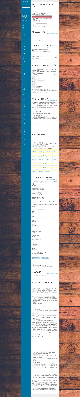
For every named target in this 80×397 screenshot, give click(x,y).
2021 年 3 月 (23, 44)
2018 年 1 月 (23, 56)
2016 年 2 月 (23, 66)
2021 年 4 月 (23, 43)
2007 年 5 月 (23, 136)
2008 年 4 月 (23, 128)
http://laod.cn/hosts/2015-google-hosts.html (38, 40)
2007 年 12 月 (23, 131)
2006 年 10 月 (23, 141)
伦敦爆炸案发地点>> (34, 156)
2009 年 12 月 (23, 114)
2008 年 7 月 (23, 126)
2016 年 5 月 (23, 64)
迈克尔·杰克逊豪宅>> (41, 171)
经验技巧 (23, 28)
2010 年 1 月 (23, 113)
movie (28, 13)
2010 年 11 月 (23, 106)
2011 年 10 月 (23, 98)
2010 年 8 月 (23, 108)
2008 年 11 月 (23, 123)
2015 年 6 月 (23, 69)
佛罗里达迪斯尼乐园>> (48, 171)
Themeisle (48, 395)
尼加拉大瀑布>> (41, 151)
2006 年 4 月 (23, 145)
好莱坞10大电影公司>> (34, 171)
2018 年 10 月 (23, 53)
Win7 (26, 15)
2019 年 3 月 (23, 52)
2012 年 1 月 (23, 96)
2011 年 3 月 (23, 103)
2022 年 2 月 (23, 42)
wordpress (28, 16)
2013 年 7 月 (23, 83)
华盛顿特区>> (40, 156)
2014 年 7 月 (23, 76)
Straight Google (34, 50)
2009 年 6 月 (23, 118)
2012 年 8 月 (23, 91)
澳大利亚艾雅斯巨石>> (48, 151)
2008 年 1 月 (23, 130)
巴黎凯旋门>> (33, 160)
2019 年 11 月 (23, 49)
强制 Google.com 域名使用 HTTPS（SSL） (42, 5)
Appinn (56, 57)
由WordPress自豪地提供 (42, 395)
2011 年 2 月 (23, 104)
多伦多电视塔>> (47, 159)
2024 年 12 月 (23, 36)
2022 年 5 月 (23, 41)
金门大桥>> (54, 156)
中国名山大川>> (54, 151)
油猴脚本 (33, 51)
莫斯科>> (47, 156)
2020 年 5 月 (23, 48)
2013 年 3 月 (23, 86)
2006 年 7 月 (23, 143)
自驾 (27, 20)
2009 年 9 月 (23, 116)
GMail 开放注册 (36, 272)
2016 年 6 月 (23, 63)
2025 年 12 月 (23, 34)
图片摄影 (23, 24)
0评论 (57, 33)
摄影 (25, 17)
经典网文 (23, 27)
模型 (27, 17)
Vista (24, 15)
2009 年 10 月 (23, 115)
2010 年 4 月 (23, 111)
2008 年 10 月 (23, 124)
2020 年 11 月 (23, 46)
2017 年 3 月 (23, 58)
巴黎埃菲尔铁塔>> (41, 160)
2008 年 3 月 (23, 129)
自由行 (26, 20)
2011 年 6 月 (23, 101)
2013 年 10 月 (23, 81)
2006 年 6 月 (23, 144)
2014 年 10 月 (23, 74)
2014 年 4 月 (23, 78)
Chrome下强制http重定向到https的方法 (44, 65)
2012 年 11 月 (23, 89)
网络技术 (23, 29)
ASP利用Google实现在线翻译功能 (42, 178)
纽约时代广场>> (41, 159)
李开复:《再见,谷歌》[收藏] (40, 99)
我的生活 (23, 25)
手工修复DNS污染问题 (39, 32)
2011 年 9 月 (23, 99)
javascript (23, 13)
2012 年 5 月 (23, 93)
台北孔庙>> (54, 160)
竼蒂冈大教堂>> (47, 160)
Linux (25, 13)
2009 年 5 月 (23, 119)
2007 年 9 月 (23, 133)
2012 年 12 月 (23, 88)
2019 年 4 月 (23, 51)
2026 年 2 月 (23, 33)
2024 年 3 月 (23, 39)
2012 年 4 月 (23, 94)
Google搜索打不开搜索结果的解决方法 (43, 46)
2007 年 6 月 (23, 135)
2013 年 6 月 (23, 84)
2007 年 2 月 (23, 138)
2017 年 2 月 (23, 59)
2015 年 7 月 (23, 68)
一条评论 (57, 66)
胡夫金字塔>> (54, 159)
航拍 (28, 20)
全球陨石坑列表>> (34, 151)
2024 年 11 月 (23, 37)
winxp (26, 16)
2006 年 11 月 (23, 140)
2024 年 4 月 (23, 38)
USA (23, 15)
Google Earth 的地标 (38, 134)
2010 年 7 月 (23, 109)
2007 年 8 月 (23, 134)
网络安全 (23, 20)
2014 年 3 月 (23, 79)
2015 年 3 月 (23, 71)
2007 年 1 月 (23, 139)
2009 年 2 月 (23, 121)
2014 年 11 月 (23, 73)
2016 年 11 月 (23, 61)
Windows (23, 16)
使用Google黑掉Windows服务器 (42, 282)
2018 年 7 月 (23, 54)
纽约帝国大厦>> (34, 159)
